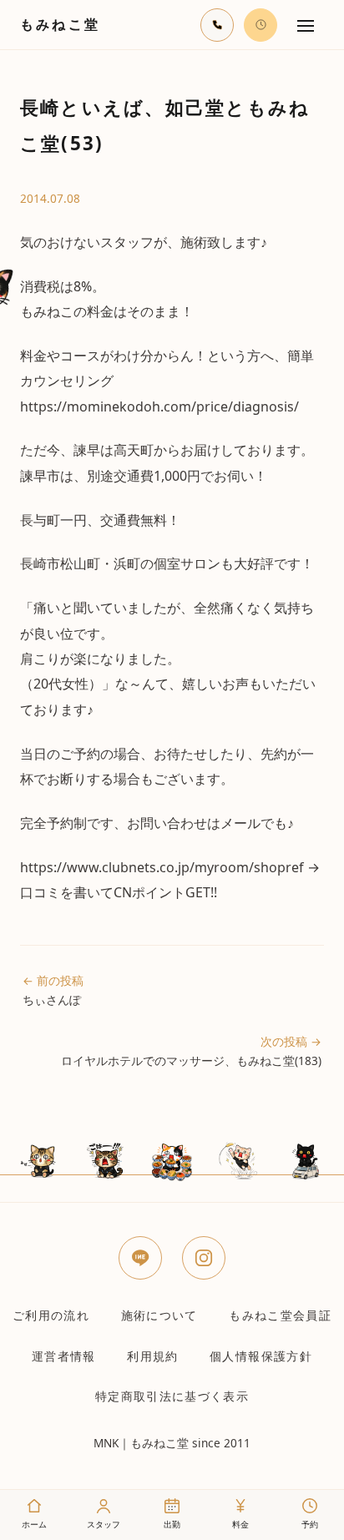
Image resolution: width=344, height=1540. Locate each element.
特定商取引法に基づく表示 (172, 1396)
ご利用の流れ (51, 1315)
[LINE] (140, 1258)
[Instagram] (203, 1258)
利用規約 (152, 1356)
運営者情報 (64, 1356)
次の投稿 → (191, 1050)
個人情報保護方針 (261, 1356)
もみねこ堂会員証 (280, 1315)
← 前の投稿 (53, 989)
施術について (159, 1315)
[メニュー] (305, 25)
